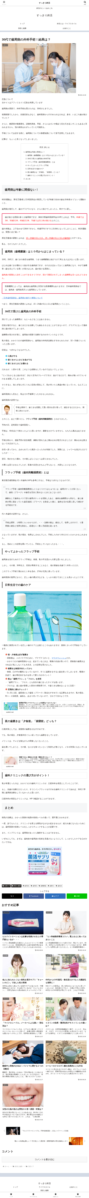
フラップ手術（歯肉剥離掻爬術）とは (41, 162)
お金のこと (74, 1187)
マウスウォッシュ (59, 658)
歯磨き (52, 886)
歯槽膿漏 (43, 886)
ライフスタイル (44, 1187)
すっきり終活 (44, 3)
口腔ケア (7, 886)
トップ (15, 1187)
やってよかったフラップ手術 (38, 165)
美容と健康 (17, 886)
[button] (82, 641)
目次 (41, 147)
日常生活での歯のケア (35, 169)
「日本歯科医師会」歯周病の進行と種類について (22, 298)
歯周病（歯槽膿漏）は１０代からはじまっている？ (46, 155)
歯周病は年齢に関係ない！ (35, 152)
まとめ (27, 179)
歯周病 (35, 886)
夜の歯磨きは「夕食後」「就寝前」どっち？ (43, 172)
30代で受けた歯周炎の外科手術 (38, 159)
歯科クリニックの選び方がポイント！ (41, 175)
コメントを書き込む (44, 1159)
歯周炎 (27, 886)
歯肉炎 (60, 886)
